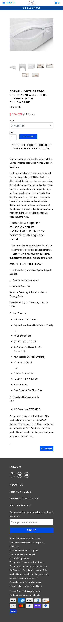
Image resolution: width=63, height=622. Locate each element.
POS (12, 594)
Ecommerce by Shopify (29, 594)
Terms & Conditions (24, 498)
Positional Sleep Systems (28, 591)
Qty (11, 132)
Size (12, 120)
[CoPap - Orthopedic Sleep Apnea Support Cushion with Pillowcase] (36, 31)
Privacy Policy (21, 491)
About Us (16, 485)
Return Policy (20, 505)
